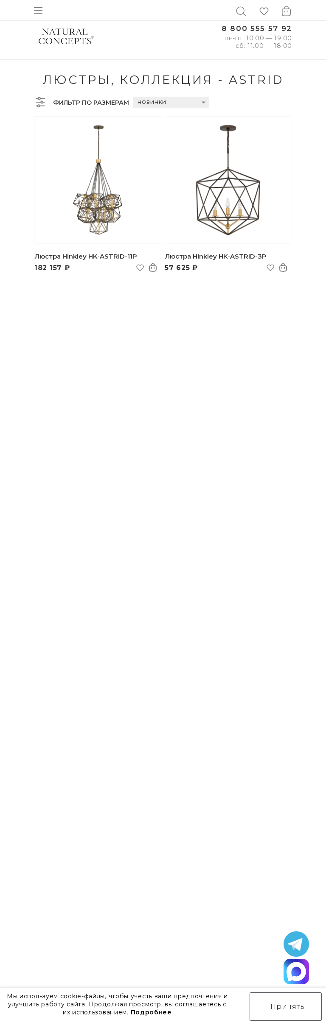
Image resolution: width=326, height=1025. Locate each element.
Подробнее (151, 1012)
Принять (287, 1007)
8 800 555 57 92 (257, 29)
